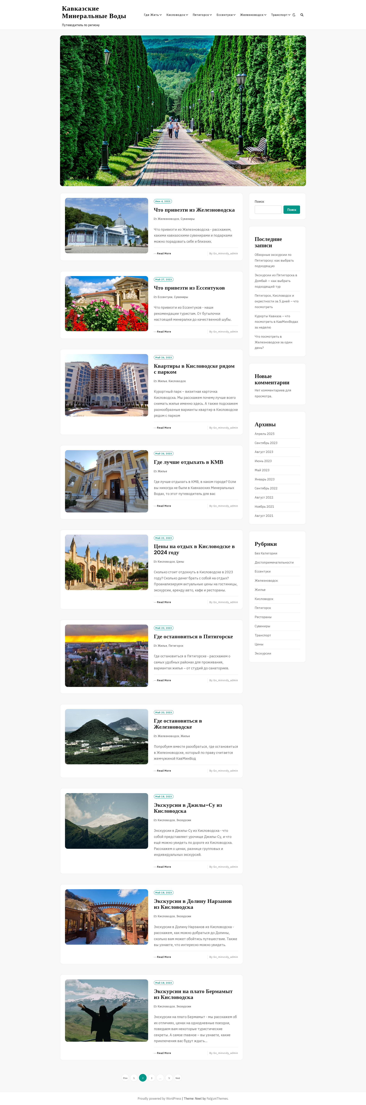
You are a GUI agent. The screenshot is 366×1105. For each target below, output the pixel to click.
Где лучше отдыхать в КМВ (188, 462)
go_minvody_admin (225, 253)
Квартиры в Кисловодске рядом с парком (194, 369)
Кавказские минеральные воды (94, 12)
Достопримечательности (274, 562)
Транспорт (279, 15)
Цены (180, 561)
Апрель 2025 (264, 434)
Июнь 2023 (263, 461)
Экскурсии (184, 820)
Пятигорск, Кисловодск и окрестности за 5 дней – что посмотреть (277, 301)
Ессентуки (225, 15)
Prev (125, 1078)
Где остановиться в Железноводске (178, 723)
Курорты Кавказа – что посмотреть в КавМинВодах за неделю (276, 322)
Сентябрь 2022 (266, 488)
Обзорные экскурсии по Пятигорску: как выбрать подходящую (274, 260)
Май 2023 (262, 470)
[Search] (302, 15)
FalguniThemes (217, 1098)
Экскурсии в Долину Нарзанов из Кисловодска (193, 904)
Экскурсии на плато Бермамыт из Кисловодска (193, 994)
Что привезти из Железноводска (194, 209)
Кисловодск (175, 15)
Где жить (151, 15)
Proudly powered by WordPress (159, 1098)
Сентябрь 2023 (266, 443)
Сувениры (188, 219)
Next (178, 1078)
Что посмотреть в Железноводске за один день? (273, 342)
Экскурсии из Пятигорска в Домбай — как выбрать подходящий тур (276, 281)
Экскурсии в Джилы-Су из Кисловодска (188, 808)
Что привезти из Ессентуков (189, 287)
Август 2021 (264, 516)
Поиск (259, 201)
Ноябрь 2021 (264, 506)
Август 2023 (264, 452)
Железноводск (252, 15)
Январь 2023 (265, 479)
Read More (164, 253)
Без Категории (266, 553)
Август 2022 (264, 497)
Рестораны (263, 617)
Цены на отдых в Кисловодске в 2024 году (194, 549)
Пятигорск (201, 15)
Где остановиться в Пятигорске (193, 636)
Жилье (162, 381)
